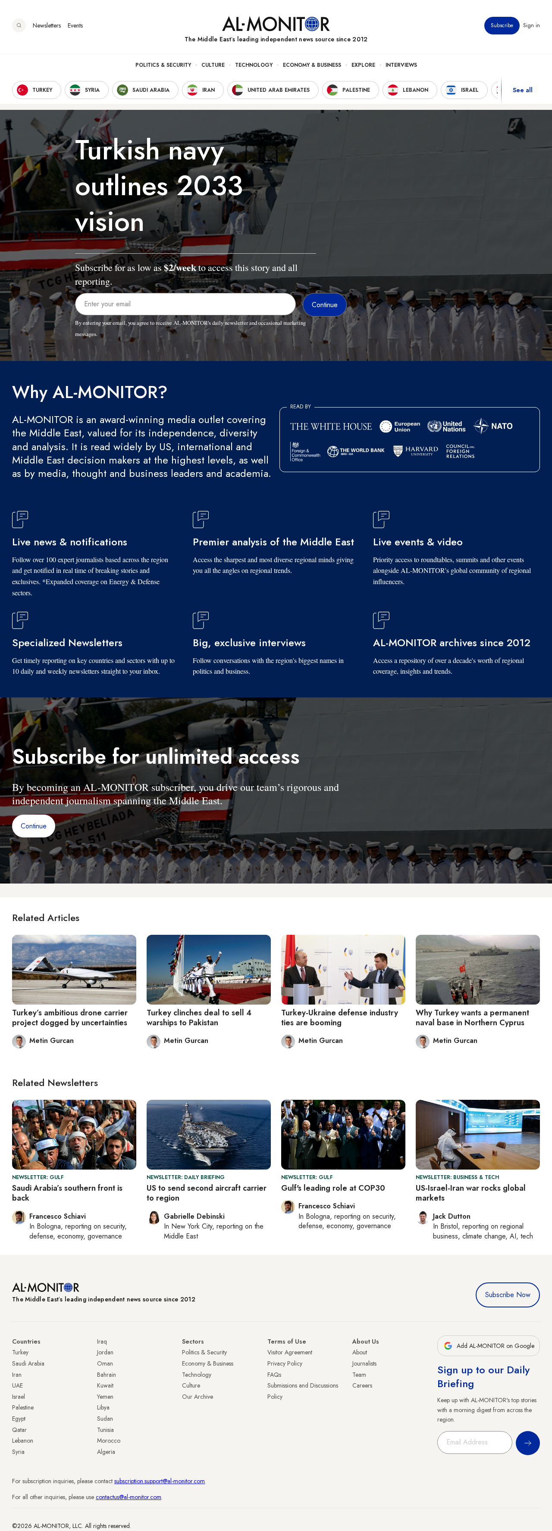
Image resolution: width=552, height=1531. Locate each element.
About (359, 1352)
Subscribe (502, 25)
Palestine (23, 1407)
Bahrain (106, 1374)
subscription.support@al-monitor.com (159, 1481)
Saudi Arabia (28, 1363)
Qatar (19, 1429)
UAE (17, 1385)
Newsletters (47, 25)
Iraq (102, 1341)
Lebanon (22, 1440)
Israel (18, 1396)
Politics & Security (163, 65)
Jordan (105, 1352)
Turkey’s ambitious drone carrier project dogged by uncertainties (70, 1017)
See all (523, 90)
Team (359, 1374)
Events (75, 25)
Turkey (20, 1352)
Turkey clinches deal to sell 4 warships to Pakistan (199, 1017)
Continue (34, 826)
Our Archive (197, 1396)
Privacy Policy (284, 1363)
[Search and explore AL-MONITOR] (19, 25)
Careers (362, 1385)
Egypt (18, 1418)
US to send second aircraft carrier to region (207, 1193)
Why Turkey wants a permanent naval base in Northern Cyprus (472, 1017)
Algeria (106, 1451)
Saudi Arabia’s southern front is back (67, 1193)
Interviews (401, 65)
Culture (213, 65)
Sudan (105, 1418)
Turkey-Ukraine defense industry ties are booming (339, 1017)
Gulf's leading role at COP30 (333, 1188)
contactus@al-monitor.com (128, 1497)
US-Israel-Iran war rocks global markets (471, 1193)
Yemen (105, 1396)
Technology (254, 65)
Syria (18, 1451)
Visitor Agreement (289, 1352)
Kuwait (105, 1385)
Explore (363, 65)
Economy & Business (312, 65)
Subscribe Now (507, 1295)
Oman (105, 1363)
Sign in (531, 25)
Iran (17, 1374)
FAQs (274, 1374)
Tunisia (105, 1429)
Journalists (364, 1363)
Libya (103, 1407)
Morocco (108, 1440)
